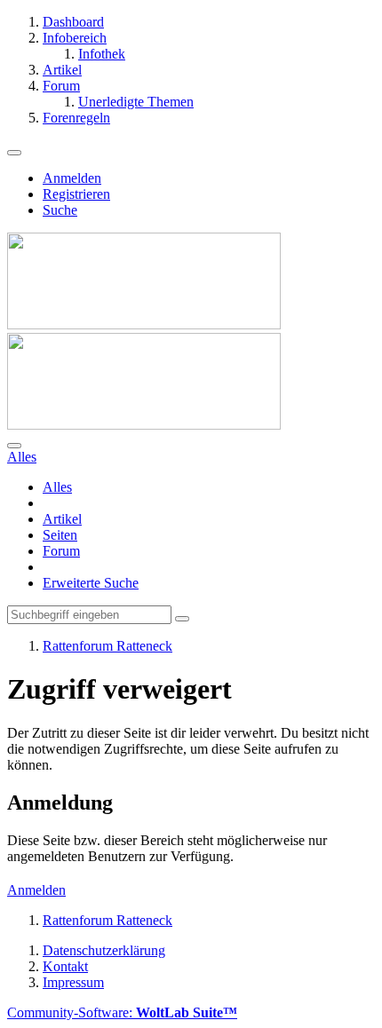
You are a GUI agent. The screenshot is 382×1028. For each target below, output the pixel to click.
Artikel (62, 518)
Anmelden (72, 178)
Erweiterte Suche (91, 582)
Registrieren (76, 194)
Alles (57, 486)
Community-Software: (122, 1012)
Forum (61, 550)
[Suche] (14, 445)
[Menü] (14, 152)
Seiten (60, 534)
